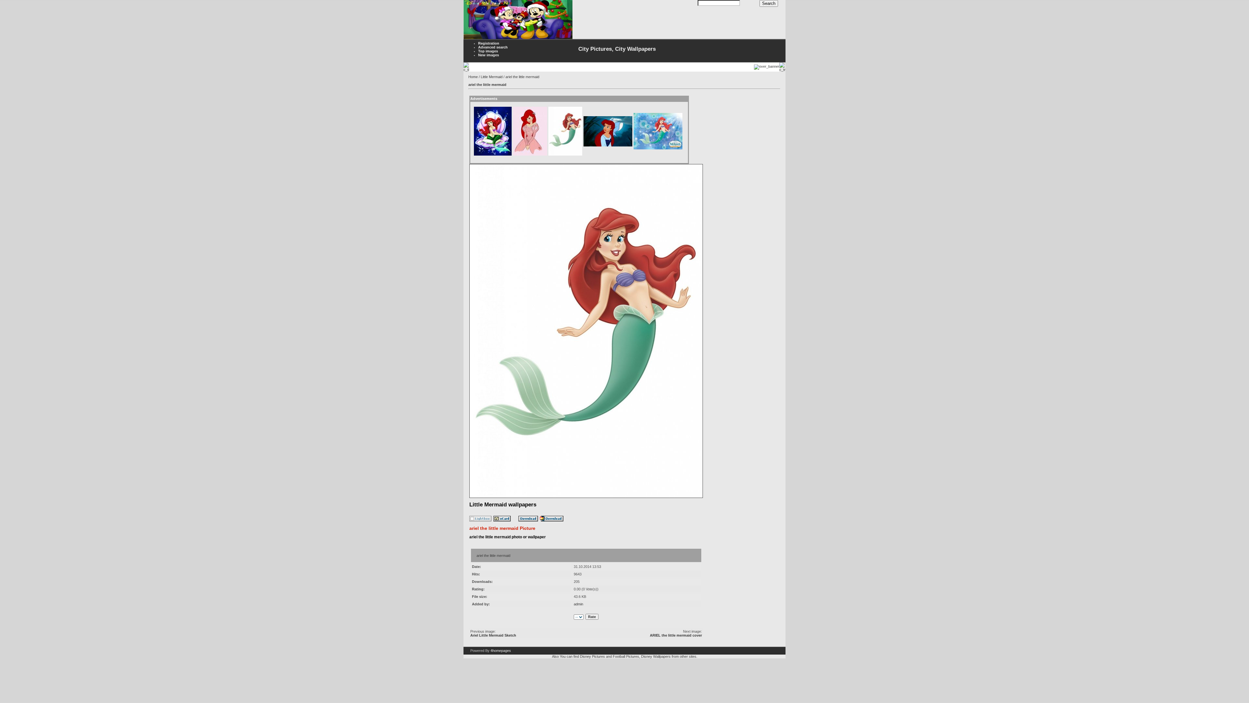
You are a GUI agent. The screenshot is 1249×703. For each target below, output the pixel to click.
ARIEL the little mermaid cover (676, 635)
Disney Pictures (592, 656)
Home (473, 77)
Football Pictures (626, 656)
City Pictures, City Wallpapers (617, 49)
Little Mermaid (492, 77)
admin (578, 604)
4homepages (500, 651)
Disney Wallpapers (656, 656)
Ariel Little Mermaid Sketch (493, 635)
